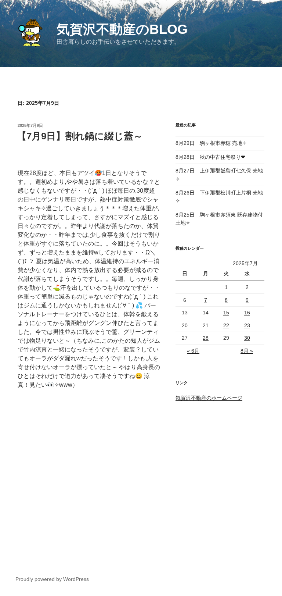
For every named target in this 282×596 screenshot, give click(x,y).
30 (247, 338)
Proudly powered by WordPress (52, 579)
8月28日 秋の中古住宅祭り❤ (210, 157)
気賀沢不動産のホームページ (209, 398)
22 (226, 325)
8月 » (247, 351)
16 (247, 312)
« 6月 (193, 351)
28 (206, 338)
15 (226, 312)
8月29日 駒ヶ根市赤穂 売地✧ (211, 143)
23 (247, 325)
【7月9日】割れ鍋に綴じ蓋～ (80, 136)
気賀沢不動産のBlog (122, 29)
